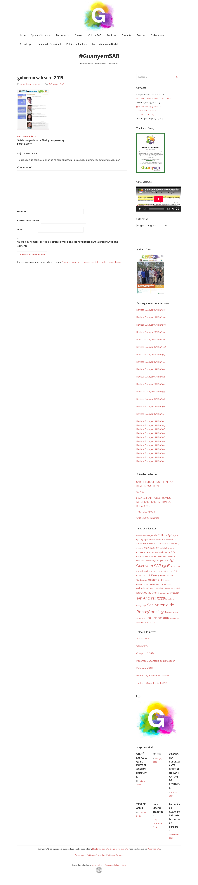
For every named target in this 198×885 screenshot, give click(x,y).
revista (174, 593)
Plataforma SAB (144, 668)
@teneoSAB (142, 536)
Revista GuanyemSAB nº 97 (150, 369)
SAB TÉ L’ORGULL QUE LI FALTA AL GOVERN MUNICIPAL (141, 765)
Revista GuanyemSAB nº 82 (150, 453)
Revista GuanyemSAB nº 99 (150, 354)
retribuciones (163, 593)
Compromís (142, 646)
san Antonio (150, 598)
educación (167, 552)
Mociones (61, 35)
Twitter (140, 110)
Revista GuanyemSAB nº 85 (150, 441)
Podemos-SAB (153, 849)
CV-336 (140, 492)
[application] (158, 199)
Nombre (22, 211)
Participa (111, 35)
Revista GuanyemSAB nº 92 (150, 406)
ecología (141, 552)
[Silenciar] (173, 208)
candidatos (161, 544)
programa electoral (171, 588)
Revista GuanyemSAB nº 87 (150, 433)
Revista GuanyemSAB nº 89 (150, 425)
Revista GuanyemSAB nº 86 (150, 437)
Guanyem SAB (153, 566)
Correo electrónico (28, 220)
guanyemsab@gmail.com (149, 106)
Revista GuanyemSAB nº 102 (151, 332)
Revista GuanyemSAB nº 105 (151, 309)
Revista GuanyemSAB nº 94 (150, 391)
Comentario (24, 167)
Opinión (79, 35)
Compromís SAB (145, 653)
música (140, 575)
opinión (152, 575)
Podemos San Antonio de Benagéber (155, 660)
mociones (162, 571)
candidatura (173, 544)
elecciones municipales (165, 556)
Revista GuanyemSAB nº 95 (150, 384)
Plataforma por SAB (100, 849)
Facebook (151, 110)
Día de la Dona (166, 548)
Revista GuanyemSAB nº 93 (150, 399)
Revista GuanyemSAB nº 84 (150, 445)
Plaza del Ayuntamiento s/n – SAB (153, 98)
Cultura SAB (94, 35)
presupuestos (156, 588)
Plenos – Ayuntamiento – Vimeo (152, 675)
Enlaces (141, 35)
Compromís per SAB (119, 849)
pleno (157, 579)
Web (19, 229)
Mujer (173, 571)
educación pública (144, 556)
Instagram (153, 114)
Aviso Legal (26, 44)
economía (153, 552)
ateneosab (171, 540)
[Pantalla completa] (177, 208)
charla (139, 548)
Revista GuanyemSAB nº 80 (150, 461)
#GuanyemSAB (99, 56)
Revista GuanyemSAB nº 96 (150, 376)
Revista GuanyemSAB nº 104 (151, 317)
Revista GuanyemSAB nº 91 (150, 414)
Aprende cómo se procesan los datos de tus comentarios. (91, 262)
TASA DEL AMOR (145, 511)
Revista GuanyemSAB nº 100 (151, 347)
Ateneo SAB (143, 638)
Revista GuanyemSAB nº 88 (150, 429)
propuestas (146, 592)
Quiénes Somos (39, 35)
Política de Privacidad (49, 44)
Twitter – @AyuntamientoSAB (151, 683)
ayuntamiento (145, 543)
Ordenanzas (157, 35)
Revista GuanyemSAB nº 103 (151, 324)
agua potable (148, 539)
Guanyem (149, 561)
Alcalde (160, 539)
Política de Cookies (76, 44)
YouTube (140, 114)
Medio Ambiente (147, 571)
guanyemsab (164, 560)
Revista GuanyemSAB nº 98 (150, 362)
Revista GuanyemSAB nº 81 (150, 457)
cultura (151, 547)
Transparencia (147, 622)
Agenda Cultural (160, 535)
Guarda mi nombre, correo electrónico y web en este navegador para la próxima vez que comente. (67, 243)
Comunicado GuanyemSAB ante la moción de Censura (174, 816)
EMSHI (139, 560)
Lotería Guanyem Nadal (105, 44)
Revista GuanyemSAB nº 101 (151, 339)
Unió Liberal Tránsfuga (147, 518)
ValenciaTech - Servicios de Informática (109, 865)
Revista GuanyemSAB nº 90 (150, 421)
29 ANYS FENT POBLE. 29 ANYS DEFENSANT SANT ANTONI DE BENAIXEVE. (153, 501)
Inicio (23, 35)
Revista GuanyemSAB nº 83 (150, 449)
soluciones (158, 618)
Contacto (126, 35)
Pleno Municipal (158, 584)
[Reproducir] (139, 208)
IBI (173, 566)
